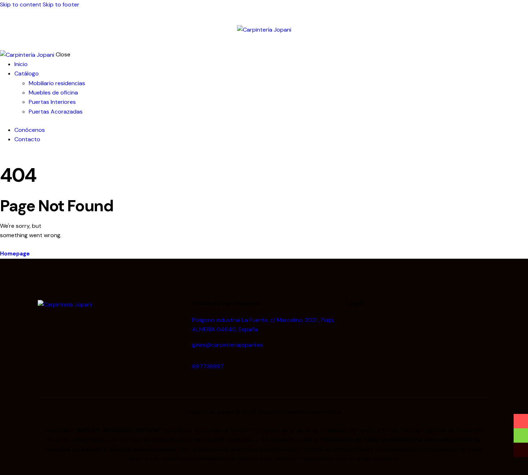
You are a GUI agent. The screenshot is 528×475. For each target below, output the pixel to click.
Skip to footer (61, 4)
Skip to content (20, 4)
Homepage (15, 253)
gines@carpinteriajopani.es (227, 345)
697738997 (208, 366)
